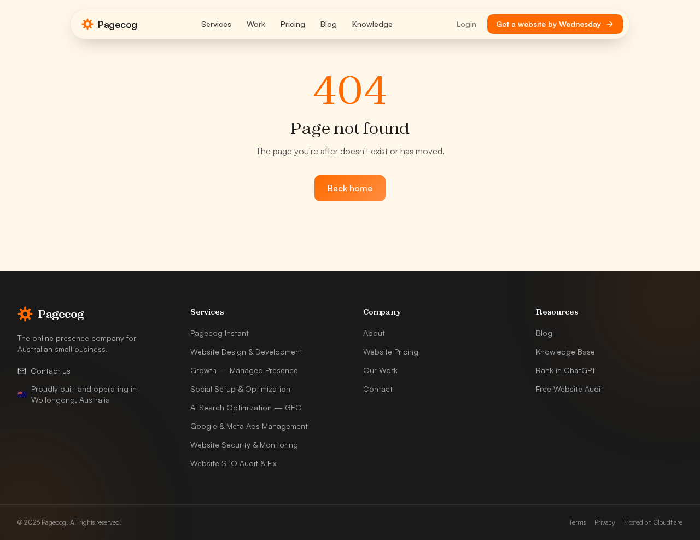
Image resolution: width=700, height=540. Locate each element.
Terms (577, 522)
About (374, 333)
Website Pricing (390, 351)
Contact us (51, 370)
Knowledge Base (565, 351)
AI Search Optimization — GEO (246, 407)
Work (256, 23)
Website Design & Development (246, 351)
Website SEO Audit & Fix (233, 463)
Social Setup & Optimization (240, 388)
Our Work (380, 370)
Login (466, 23)
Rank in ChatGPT (566, 370)
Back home (350, 188)
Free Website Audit (569, 388)
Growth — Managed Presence (244, 370)
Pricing (293, 23)
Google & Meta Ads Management (249, 426)
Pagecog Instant (219, 333)
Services (216, 23)
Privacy (604, 522)
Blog (328, 23)
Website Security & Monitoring (244, 444)
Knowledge (372, 23)
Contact (378, 388)
